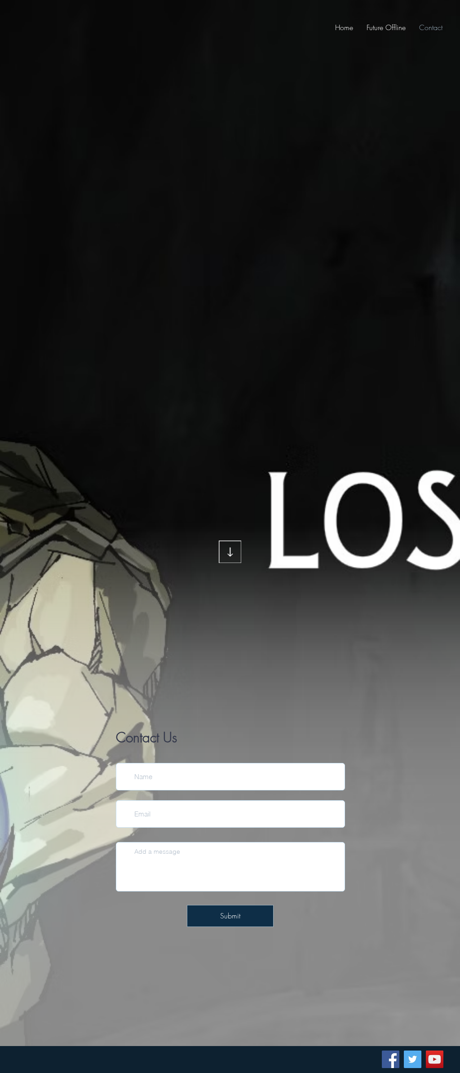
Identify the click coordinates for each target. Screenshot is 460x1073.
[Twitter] (412, 1059)
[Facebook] (390, 1059)
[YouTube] (434, 1059)
